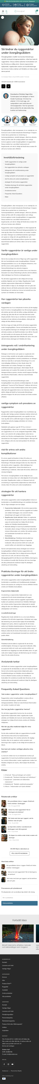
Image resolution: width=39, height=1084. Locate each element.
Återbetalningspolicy (8, 1021)
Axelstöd (5, 990)
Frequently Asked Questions (13, 194)
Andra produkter (7, 993)
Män (3, 980)
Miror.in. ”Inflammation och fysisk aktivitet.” (18, 786)
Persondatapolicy (7, 1018)
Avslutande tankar (10, 190)
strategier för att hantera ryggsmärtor (15, 182)
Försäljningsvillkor (7, 1014)
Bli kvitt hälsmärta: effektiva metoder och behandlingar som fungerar (16, 946)
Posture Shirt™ (6, 983)
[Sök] (6, 11)
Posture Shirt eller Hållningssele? (12, 1024)
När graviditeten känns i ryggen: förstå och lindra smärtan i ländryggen (21, 867)
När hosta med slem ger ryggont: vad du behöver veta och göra (22, 880)
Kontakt (4, 962)
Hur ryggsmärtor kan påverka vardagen (16, 167)
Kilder (6, 197)
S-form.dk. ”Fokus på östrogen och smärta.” (18, 775)
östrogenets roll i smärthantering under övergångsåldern (16, 171)
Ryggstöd (5, 987)
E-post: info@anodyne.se (9, 1054)
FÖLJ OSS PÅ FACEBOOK (20, 853)
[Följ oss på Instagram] (8, 1064)
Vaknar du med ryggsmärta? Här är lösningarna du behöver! (22, 873)
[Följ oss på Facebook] (4, 1064)
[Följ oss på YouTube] (12, 1064)
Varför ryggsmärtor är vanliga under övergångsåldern (15, 163)
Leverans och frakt (7, 965)
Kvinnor (4, 977)
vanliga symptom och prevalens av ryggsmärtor (19, 176)
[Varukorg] (36, 11)
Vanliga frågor (6, 969)
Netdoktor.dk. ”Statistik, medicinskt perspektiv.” (19, 784)
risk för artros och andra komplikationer (16, 179)
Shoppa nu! (32, 1)
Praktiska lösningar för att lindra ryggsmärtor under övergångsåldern (18, 186)
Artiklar (4, 1027)
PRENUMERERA (8, 903)
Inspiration (5, 1030)
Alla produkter (6, 996)
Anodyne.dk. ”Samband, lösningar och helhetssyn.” (20, 777)
